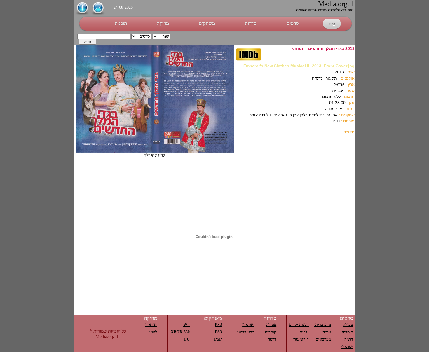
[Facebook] (82, 14)
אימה (326, 332)
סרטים (292, 23)
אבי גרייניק (328, 115)
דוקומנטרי (301, 339)
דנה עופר (257, 115)
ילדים (304, 332)
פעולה (348, 325)
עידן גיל (273, 115)
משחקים (207, 23)
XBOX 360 (180, 332)
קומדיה (347, 332)
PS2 (218, 325)
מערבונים (323, 339)
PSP (218, 339)
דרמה (348, 339)
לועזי (153, 332)
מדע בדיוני (322, 325)
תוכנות (121, 23)
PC (187, 339)
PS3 (218, 332)
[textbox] (103, 36)
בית (332, 24)
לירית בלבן (309, 115)
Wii (186, 325)
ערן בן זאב (290, 115)
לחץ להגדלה (154, 155)
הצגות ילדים (299, 325)
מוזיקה (163, 23)
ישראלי (347, 346)
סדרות (251, 23)
